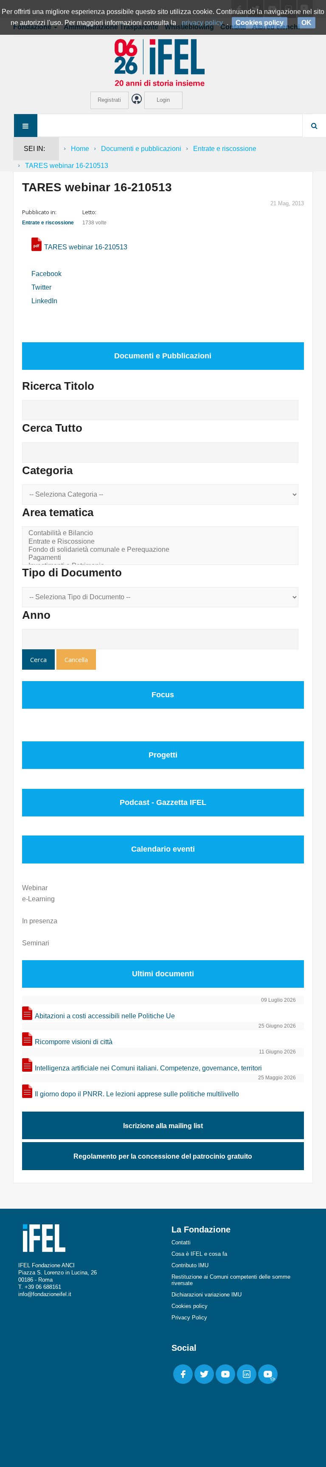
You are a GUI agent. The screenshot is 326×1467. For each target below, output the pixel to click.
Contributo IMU (189, 1265)
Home (80, 148)
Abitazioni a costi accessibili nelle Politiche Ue (105, 1016)
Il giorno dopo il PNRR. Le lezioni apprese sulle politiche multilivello (137, 1094)
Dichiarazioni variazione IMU (206, 1294)
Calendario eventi (163, 849)
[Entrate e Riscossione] (162, 542)
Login (163, 100)
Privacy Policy (189, 1317)
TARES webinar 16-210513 (85, 247)
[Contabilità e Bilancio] (162, 533)
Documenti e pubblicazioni (141, 148)
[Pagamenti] (162, 558)
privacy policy (202, 22)
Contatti (181, 1242)
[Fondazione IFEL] (163, 62)
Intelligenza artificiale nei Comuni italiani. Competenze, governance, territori (148, 1068)
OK (306, 22)
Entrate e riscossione (224, 148)
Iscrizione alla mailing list (163, 1125)
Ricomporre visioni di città (73, 1041)
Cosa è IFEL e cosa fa (199, 1254)
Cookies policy (189, 1306)
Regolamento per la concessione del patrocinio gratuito (162, 1156)
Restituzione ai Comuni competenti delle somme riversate (230, 1280)
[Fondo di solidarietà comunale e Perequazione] (162, 550)
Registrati (109, 100)
